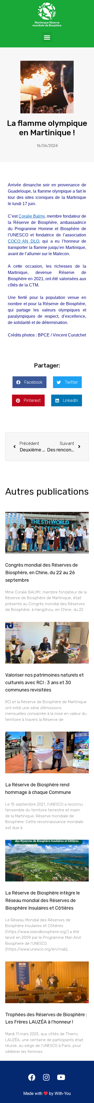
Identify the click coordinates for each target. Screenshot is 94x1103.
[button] (47, 37)
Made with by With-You (47, 1093)
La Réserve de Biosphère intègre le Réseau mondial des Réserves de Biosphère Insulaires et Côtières (42, 900)
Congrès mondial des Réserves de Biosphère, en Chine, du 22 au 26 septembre (41, 572)
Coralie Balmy (32, 216)
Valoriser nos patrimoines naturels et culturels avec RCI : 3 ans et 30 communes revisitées (44, 682)
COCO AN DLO (23, 241)
